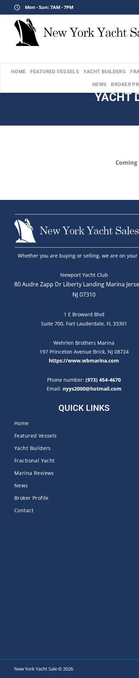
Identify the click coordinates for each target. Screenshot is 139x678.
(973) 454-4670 (103, 379)
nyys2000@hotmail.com (92, 388)
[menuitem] (18, 71)
